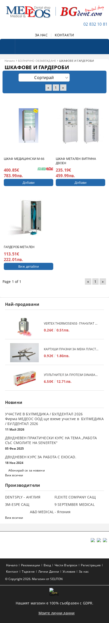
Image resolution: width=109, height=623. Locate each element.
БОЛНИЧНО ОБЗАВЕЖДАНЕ (37, 61)
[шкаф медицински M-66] (28, 125)
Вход (47, 565)
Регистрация (90, 565)
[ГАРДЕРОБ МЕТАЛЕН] (28, 218)
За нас (84, 571)
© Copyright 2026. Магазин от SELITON (34, 579)
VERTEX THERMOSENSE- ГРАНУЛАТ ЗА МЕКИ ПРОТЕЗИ (71, 323)
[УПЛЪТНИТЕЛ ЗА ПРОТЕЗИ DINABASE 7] (24, 378)
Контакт (12, 571)
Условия (69, 571)
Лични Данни (48, 571)
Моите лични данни (57, 613)
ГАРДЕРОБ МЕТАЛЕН (19, 247)
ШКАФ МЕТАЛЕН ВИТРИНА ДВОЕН (76, 161)
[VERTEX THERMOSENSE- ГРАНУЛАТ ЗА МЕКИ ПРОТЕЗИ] (24, 327)
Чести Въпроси (66, 565)
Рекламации (30, 565)
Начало (10, 61)
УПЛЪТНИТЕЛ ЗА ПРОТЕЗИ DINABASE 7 (71, 375)
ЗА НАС (41, 35)
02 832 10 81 (95, 24)
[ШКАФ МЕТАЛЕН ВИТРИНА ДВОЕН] (81, 126)
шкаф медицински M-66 (24, 159)
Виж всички (14, 475)
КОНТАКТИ (64, 35)
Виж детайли (28, 266)
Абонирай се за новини (26, 470)
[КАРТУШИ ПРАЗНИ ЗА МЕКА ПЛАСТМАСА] (24, 352)
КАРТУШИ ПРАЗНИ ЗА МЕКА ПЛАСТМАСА (71, 349)
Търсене (28, 571)
